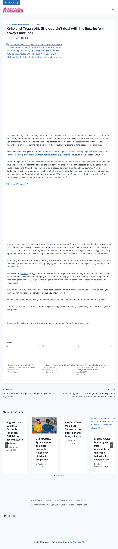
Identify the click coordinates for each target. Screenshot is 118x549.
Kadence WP (79, 542)
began (18, 290)
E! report (24, 273)
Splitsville (31, 24)
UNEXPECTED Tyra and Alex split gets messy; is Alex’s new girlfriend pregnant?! (43, 449)
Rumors (21, 24)
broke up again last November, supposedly (49, 155)
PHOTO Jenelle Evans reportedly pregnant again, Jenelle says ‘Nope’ (29, 393)
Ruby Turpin (13, 448)
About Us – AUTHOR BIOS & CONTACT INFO (66, 500)
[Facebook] (5, 516)
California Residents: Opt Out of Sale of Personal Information (59, 505)
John (10, 38)
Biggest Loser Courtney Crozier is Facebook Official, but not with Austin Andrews (14, 433)
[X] (9, 516)
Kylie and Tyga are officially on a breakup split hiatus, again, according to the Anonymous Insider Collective (92, 367)
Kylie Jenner (11, 24)
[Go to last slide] (6, 445)
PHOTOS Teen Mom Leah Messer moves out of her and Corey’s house (73, 429)
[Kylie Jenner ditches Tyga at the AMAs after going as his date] (58, 354)
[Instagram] (14, 516)
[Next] (111, 445)
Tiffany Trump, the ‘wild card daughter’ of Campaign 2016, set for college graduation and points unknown (88, 393)
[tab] (54, 475)
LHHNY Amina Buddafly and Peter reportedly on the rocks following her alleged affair (102, 449)
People (50, 244)
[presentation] (44, 425)
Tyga (39, 24)
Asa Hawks (42, 464)
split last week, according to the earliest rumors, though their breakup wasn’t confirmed (61, 162)
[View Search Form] (27, 9)
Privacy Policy (11, 2)
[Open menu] (113, 9)
